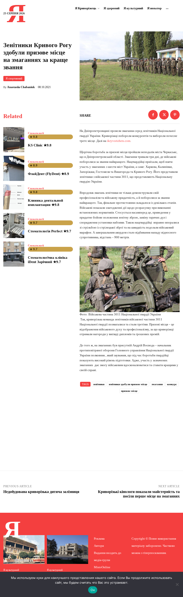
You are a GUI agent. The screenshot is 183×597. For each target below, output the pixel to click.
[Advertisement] (129, 425)
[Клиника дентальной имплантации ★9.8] (13, 196)
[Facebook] (153, 114)
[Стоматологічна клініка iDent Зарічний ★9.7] (13, 254)
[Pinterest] (175, 114)
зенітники (98, 384)
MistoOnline (102, 567)
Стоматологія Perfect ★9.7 (49, 231)
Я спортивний (14, 78)
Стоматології (36, 133)
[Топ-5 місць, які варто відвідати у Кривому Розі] (67, 549)
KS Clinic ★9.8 (39, 145)
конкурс (172, 384)
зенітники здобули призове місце (128, 384)
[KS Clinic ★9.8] (13, 139)
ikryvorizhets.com (118, 141)
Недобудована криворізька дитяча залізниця (41, 492)
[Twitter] (164, 114)
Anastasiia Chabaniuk (21, 87)
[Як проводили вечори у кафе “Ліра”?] (24, 549)
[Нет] (177, 584)
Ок (93, 590)
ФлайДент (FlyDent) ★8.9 (48, 174)
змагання (157, 384)
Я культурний (11, 570)
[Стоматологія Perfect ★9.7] (13, 225)
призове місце (129, 390)
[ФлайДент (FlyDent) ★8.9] (13, 168)
